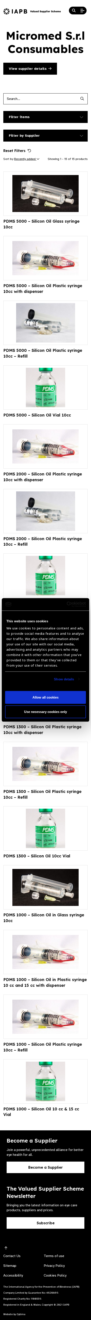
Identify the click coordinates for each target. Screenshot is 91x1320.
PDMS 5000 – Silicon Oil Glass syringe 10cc (41, 224)
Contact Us (12, 1256)
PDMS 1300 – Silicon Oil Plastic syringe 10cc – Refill (42, 794)
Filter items (19, 117)
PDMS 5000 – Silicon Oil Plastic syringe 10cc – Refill (42, 353)
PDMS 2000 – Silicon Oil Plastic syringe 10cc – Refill (42, 541)
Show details (64, 679)
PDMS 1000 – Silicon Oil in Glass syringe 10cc (43, 917)
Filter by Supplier (24, 135)
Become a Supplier (45, 1167)
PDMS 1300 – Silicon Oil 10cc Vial (36, 856)
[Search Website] (74, 11)
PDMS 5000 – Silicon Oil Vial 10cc (37, 415)
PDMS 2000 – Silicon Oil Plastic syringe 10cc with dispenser (42, 476)
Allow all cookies (45, 697)
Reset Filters (14, 150)
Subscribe (46, 1223)
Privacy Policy (54, 1266)
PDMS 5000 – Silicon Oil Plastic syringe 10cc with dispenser (42, 288)
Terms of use (54, 1256)
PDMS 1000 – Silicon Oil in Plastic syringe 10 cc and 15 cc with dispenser (45, 982)
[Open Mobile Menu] (82, 10)
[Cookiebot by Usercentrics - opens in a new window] (66, 604)
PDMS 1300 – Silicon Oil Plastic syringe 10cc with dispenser (42, 729)
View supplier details (28, 68)
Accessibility (13, 1275)
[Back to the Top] (6, 1248)
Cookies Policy (55, 1275)
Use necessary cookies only (45, 712)
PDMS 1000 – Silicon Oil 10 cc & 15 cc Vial (41, 1111)
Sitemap (9, 1266)
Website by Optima (14, 1314)
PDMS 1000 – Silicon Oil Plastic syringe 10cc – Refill (42, 1047)
